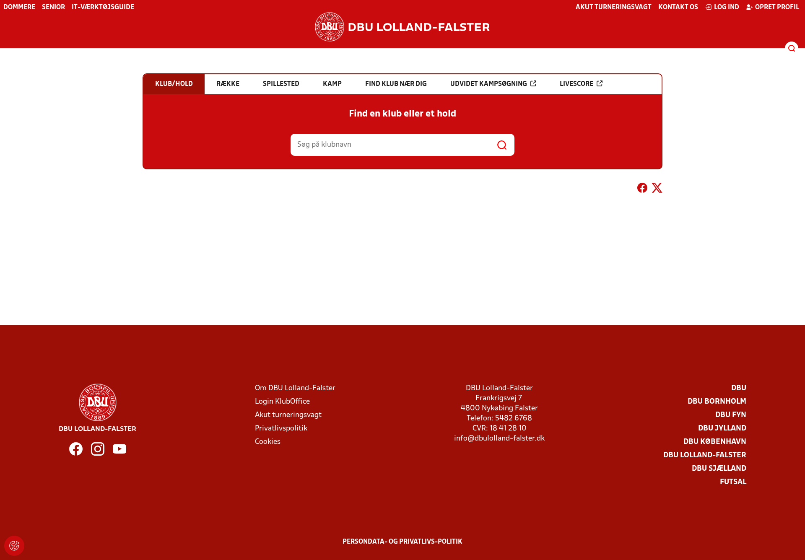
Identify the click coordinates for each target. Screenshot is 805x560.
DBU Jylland (722, 428)
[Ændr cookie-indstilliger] (14, 546)
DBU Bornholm (717, 401)
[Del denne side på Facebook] (642, 189)
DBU (738, 388)
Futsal (733, 482)
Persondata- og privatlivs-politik (402, 542)
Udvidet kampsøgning (488, 84)
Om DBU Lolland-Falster (295, 388)
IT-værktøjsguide (103, 7)
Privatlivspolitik (281, 428)
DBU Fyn (730, 415)
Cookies (267, 442)
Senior (53, 7)
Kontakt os (678, 7)
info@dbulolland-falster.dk (499, 438)
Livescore (576, 84)
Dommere (19, 7)
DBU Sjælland (719, 468)
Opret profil (777, 7)
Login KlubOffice (282, 401)
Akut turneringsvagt (614, 7)
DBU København (714, 442)
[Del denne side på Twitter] (657, 189)
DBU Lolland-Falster (704, 455)
